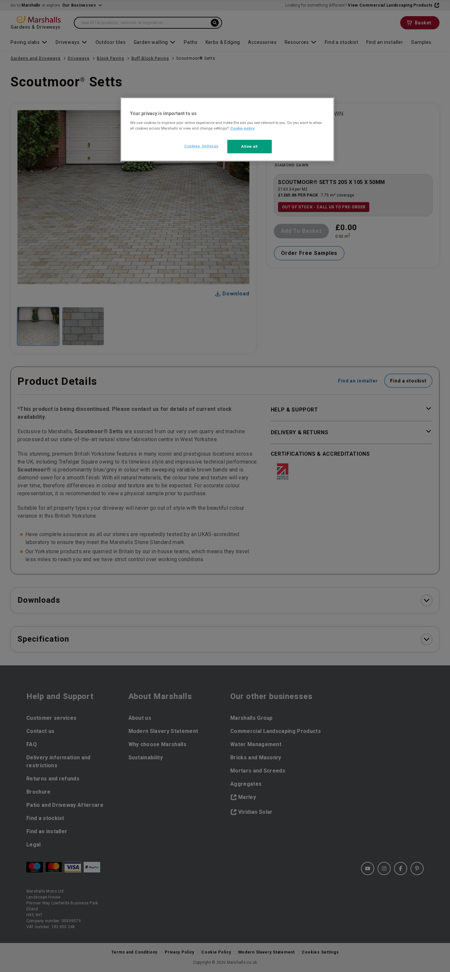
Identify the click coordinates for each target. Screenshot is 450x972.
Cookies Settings (201, 146)
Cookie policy (242, 128)
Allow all (249, 146)
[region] (227, 129)
